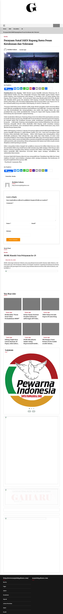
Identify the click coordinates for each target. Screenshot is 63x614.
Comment (9, 203)
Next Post (7, 248)
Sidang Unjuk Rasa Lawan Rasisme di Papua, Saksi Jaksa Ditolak (11, 342)
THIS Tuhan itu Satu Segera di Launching (49, 315)
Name (8, 223)
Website (8, 231)
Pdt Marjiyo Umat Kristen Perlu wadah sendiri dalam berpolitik (49, 342)
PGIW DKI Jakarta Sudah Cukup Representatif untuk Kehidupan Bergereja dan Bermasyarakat (31, 342)
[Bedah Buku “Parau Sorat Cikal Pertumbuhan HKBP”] (12, 304)
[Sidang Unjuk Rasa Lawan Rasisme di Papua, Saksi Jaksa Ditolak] (12, 329)
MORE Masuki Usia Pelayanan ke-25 (20, 256)
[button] (54, 25)
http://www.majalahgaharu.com (20, 185)
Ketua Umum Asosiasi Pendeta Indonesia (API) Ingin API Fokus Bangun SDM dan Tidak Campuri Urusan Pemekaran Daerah (31, 317)
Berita (6, 36)
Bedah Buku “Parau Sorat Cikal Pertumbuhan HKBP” (12, 316)
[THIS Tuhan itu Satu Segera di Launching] (50, 304)
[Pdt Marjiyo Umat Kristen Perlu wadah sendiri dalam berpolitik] (50, 329)
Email (34, 223)
